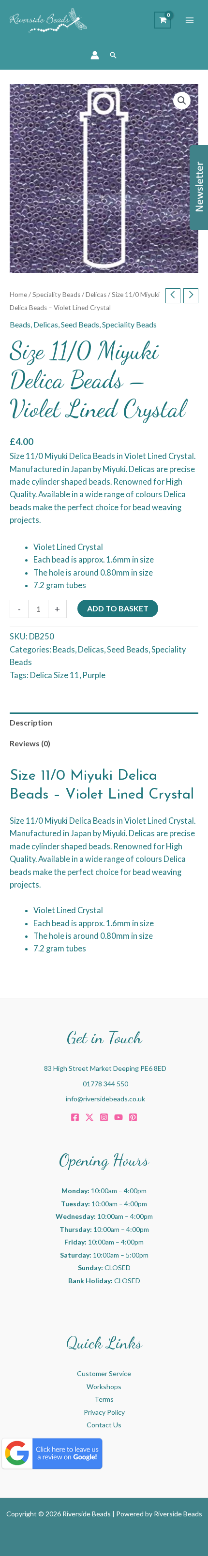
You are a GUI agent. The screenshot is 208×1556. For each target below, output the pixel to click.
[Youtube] (118, 1117)
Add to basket (118, 608)
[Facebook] (75, 1117)
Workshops (104, 1386)
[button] (113, 55)
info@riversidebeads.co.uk (105, 1099)
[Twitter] (89, 1117)
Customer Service (104, 1373)
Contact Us (104, 1425)
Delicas (96, 294)
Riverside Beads (178, 1514)
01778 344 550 (105, 1084)
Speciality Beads (56, 294)
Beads (20, 324)
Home (18, 294)
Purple (93, 675)
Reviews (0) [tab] (30, 743)
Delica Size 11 (54, 675)
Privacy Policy (104, 1412)
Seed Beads (80, 324)
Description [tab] (31, 722)
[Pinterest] (133, 1117)
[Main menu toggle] (189, 20)
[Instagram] (104, 1117)
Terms (104, 1399)
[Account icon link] (94, 55)
